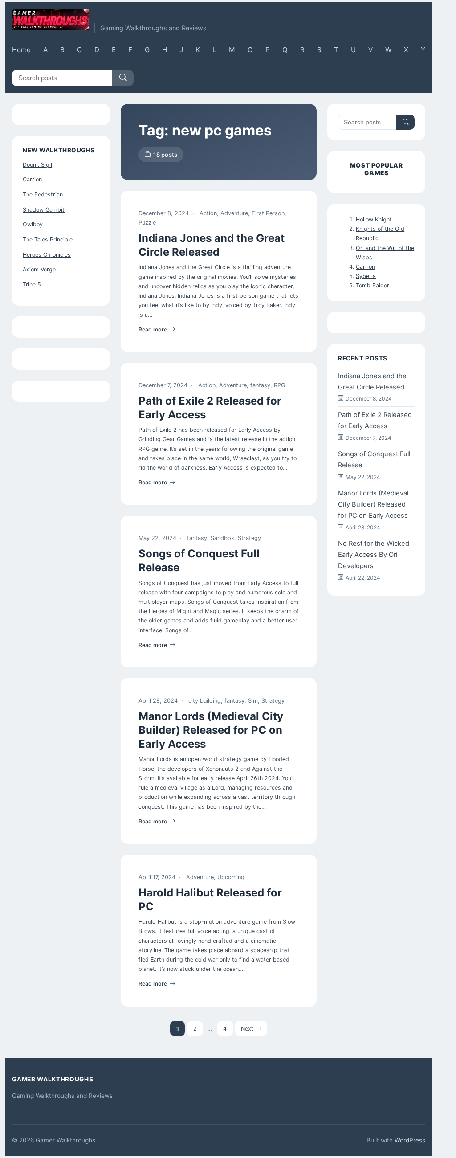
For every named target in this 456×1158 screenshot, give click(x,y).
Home (21, 49)
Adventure (234, 213)
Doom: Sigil (37, 164)
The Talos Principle (48, 239)
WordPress (410, 1140)
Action (208, 213)
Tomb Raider (372, 285)
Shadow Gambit (44, 209)
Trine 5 (32, 284)
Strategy (249, 538)
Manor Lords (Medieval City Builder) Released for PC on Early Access (210, 730)
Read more (152, 329)
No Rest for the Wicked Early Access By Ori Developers (373, 555)
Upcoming (230, 877)
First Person (268, 213)
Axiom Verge (39, 269)
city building (204, 700)
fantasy (260, 385)
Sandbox (222, 538)
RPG (279, 385)
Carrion (32, 179)
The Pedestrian (43, 194)
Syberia (366, 276)
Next (247, 1028)
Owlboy (33, 224)
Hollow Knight (374, 219)
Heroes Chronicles (47, 254)
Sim (253, 700)
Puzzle (147, 222)
